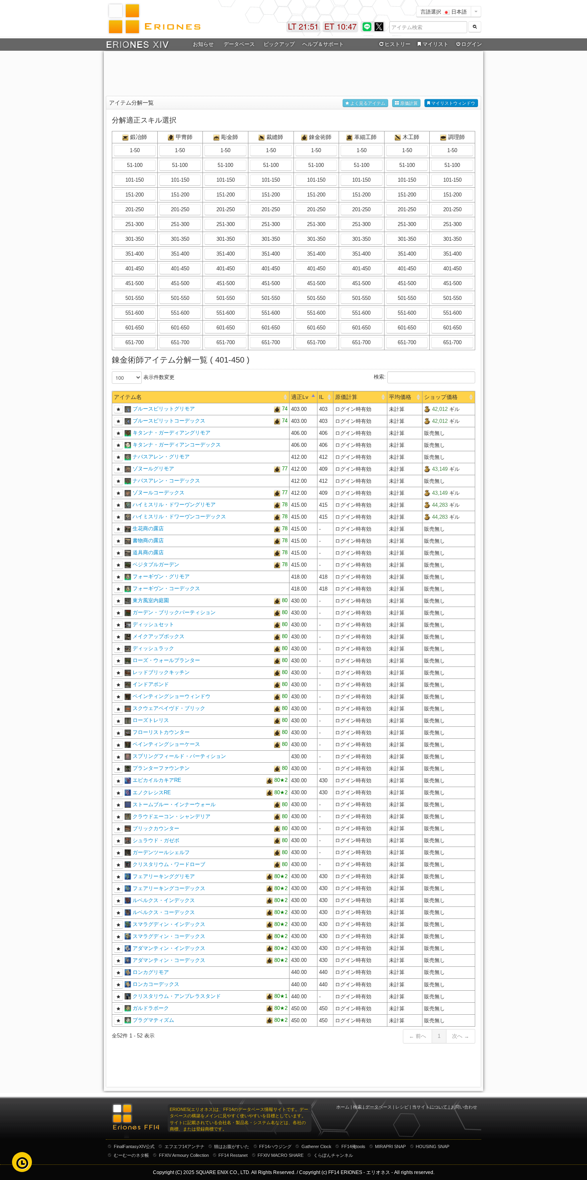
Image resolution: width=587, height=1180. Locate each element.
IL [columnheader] (321, 397)
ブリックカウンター (156, 828)
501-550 (134, 298)
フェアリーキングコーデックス (169, 888)
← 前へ (417, 1036)
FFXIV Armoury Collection (184, 1155)
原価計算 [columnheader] (346, 397)
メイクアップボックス (158, 636)
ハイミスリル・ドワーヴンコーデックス (179, 517)
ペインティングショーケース (166, 744)
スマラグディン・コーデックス (169, 936)
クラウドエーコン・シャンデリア (171, 816)
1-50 (135, 150)
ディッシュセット (153, 624)
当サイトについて (429, 1107)
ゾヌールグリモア (153, 469)
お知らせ (203, 44)
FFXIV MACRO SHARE (280, 1155)
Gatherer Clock (316, 1146)
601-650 (134, 328)
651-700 (134, 342)
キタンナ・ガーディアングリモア (171, 433)
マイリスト (435, 44)
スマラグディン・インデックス (169, 924)
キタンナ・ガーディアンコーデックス (177, 445)
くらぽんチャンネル (333, 1155)
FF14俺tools (353, 1146)
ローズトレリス (151, 720)
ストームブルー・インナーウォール (174, 804)
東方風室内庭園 (151, 600)
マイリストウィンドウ (452, 103)
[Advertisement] (293, 72)
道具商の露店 (148, 552)
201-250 (134, 209)
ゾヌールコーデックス (158, 493)
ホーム (342, 1107)
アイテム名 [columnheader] (128, 397)
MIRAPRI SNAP (390, 1146)
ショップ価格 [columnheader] (441, 397)
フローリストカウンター (161, 732)
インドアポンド (151, 684)
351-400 (134, 254)
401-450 (134, 269)
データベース (378, 1107)
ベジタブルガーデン (156, 564)
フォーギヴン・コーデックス (166, 588)
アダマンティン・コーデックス (169, 960)
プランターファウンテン (161, 768)
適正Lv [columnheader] (299, 397)
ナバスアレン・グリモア (161, 457)
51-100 (135, 165)
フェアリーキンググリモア (164, 876)
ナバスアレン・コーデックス (166, 481)
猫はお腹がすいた (231, 1146)
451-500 (134, 283)
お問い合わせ (464, 1107)
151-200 (134, 195)
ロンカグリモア (151, 972)
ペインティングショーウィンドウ (171, 696)
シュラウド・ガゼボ (156, 840)
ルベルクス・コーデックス (164, 912)
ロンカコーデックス (156, 984)
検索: (380, 377)
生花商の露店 (148, 528)
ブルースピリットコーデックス (169, 421)
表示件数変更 (158, 377)
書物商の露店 (148, 540)
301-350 (134, 239)
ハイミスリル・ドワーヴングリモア (174, 505)
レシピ (402, 1107)
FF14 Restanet (233, 1155)
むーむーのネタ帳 (131, 1155)
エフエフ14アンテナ (184, 1146)
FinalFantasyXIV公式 (134, 1146)
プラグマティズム (153, 1020)
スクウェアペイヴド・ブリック (169, 708)
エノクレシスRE (152, 792)
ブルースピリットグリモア (164, 409)
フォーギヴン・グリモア (161, 576)
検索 (357, 1107)
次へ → (460, 1036)
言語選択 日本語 (443, 11)
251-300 (134, 224)
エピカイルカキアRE (157, 780)
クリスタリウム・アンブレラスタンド (177, 996)
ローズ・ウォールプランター (166, 660)
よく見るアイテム (367, 103)
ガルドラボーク (151, 1008)
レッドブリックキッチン (161, 672)
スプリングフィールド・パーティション (179, 756)
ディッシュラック (153, 648)
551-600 (134, 313)
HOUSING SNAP (432, 1146)
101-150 (134, 180)
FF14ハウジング (275, 1146)
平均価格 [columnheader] (400, 397)
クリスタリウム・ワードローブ (169, 864)
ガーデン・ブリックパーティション (174, 612)
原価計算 (408, 103)
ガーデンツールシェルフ (161, 852)
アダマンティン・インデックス (169, 948)
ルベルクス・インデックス (164, 900)
